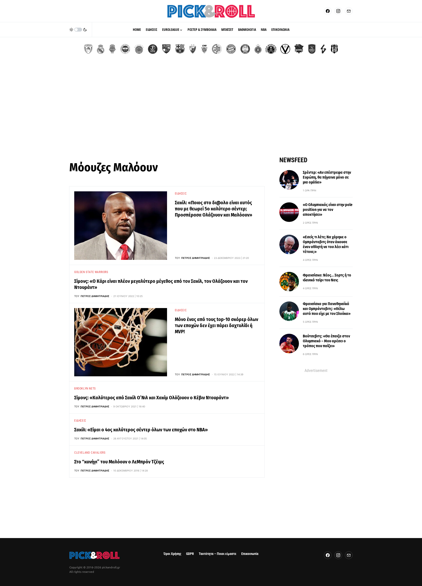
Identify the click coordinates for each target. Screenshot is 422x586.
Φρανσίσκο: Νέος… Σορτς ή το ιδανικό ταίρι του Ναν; (327, 277)
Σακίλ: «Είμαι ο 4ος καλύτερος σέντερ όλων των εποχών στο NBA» (141, 430)
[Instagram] (338, 11)
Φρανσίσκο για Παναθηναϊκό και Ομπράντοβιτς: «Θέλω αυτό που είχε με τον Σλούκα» (326, 308)
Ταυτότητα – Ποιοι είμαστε (217, 554)
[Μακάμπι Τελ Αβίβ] (217, 49)
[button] (78, 30)
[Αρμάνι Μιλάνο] (245, 49)
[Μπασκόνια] (299, 49)
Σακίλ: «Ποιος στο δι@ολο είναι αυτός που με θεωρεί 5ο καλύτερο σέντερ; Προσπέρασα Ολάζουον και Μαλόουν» (213, 209)
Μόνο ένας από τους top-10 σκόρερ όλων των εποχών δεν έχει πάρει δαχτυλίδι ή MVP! (216, 325)
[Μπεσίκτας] (334, 49)
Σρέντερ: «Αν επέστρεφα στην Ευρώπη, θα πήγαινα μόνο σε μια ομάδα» (327, 177)
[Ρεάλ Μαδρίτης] (100, 49)
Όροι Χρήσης (172, 554)
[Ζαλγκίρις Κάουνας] (166, 49)
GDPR (190, 554)
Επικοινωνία (249, 554)
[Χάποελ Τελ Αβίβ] (153, 49)
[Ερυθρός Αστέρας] (192, 49)
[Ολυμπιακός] (88, 49)
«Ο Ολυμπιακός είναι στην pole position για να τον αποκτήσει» (327, 209)
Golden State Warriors (91, 272)
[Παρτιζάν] (258, 49)
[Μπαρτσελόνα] (180, 49)
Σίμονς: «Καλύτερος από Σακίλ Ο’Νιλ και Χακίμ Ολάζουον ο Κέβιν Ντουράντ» (151, 398)
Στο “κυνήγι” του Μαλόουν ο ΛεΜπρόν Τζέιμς (119, 462)
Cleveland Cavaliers (89, 452)
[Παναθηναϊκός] (139, 49)
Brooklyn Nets (85, 388)
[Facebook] (328, 11)
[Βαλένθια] (112, 49)
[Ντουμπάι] (204, 49)
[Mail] (349, 11)
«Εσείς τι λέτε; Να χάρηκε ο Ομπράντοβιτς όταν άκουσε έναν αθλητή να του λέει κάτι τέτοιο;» (325, 244)
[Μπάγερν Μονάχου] (231, 49)
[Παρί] (270, 49)
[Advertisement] (211, 110)
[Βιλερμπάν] (323, 49)
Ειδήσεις (181, 193)
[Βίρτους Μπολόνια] (285, 49)
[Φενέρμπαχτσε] (125, 49)
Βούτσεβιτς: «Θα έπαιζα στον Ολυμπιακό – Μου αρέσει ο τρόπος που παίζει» (326, 341)
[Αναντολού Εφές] (312, 49)
